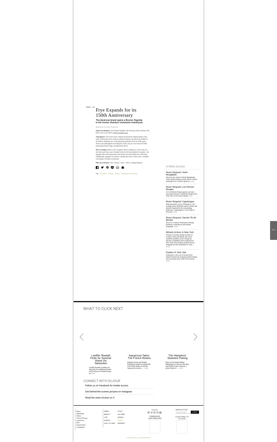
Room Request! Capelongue (180, 201)
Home (88, 107)
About (78, 411)
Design (120, 417)
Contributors (80, 427)
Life (105, 417)
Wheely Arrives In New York (180, 232)
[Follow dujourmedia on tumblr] (160, 413)
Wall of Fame (109, 423)
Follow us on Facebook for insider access (106, 385)
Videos (78, 416)
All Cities (103, 173)
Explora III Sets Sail (176, 252)
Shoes (117, 173)
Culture (121, 414)
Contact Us (80, 420)
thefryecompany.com (120, 133)
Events (107, 420)
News (106, 411)
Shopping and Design (129, 173)
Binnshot (121, 423)
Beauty (107, 414)
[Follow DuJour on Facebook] (149, 413)
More (192, 181)
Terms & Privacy (82, 418)
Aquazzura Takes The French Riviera (139, 356)
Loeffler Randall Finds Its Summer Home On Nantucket (100, 359)
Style (120, 411)
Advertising (80, 413)
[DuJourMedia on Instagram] (155, 413)
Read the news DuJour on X (100, 397)
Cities (94, 107)
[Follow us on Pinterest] (157, 413)
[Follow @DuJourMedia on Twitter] (152, 413)
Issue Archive (80, 425)
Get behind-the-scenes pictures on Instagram (108, 391)
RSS (77, 423)
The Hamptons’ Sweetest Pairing (177, 356)
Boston (111, 173)
